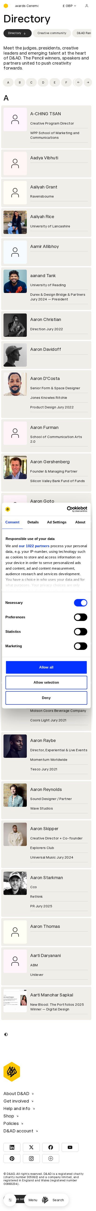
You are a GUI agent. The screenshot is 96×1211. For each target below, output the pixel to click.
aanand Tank (43, 275)
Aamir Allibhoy (44, 246)
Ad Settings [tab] (56, 522)
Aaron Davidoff (45, 349)
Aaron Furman (44, 427)
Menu (33, 1200)
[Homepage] (45, 1200)
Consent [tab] (12, 522)
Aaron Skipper (44, 828)
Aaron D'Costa (45, 378)
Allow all (46, 667)
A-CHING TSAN (45, 113)
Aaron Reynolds (46, 789)
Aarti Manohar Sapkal (51, 994)
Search (58, 1200)
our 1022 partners (34, 546)
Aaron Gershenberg (50, 461)
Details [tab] (33, 522)
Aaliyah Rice (42, 216)
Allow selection (46, 682)
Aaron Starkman (46, 877)
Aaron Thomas (45, 926)
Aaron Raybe (43, 740)
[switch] (80, 617)
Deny (46, 698)
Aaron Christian (45, 319)
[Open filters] (9, 1200)
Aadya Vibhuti (44, 157)
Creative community (52, 33)
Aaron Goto (42, 501)
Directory (14, 33)
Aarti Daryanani (45, 955)
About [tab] (80, 522)
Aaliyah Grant (44, 186)
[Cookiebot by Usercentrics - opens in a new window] (66, 509)
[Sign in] (86, 5)
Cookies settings (20, 1199)
